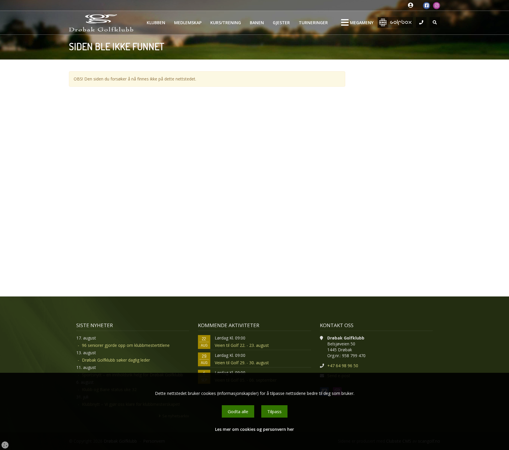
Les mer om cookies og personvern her (254, 429)
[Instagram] (436, 5)
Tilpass (274, 411)
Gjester (281, 22)
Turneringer (313, 22)
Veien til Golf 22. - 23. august (242, 345)
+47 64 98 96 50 (342, 365)
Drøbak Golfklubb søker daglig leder (116, 360)
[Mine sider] (412, 5)
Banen (257, 22)
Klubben (156, 22)
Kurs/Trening (225, 22)
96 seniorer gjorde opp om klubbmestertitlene (126, 345)
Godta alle (238, 411)
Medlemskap (187, 22)
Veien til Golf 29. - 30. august (242, 362)
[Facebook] (426, 5)
